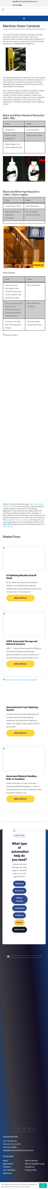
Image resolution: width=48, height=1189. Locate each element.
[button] (24, 18)
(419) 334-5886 (10, 1147)
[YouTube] (26, 1130)
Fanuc (31, 504)
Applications (8, 1164)
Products (7, 1167)
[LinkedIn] (32, 1130)
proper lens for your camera (18, 520)
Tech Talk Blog (9, 1170)
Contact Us (29, 1167)
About (5, 1160)
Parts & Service (31, 1160)
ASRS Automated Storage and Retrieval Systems (21, 642)
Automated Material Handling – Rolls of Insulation (22, 777)
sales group (8, 526)
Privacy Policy (31, 1170)
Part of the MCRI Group (34, 1164)
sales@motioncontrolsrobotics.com (18, 1150)
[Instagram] (15, 1130)
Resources (7, 1173)
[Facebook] (21, 1130)
